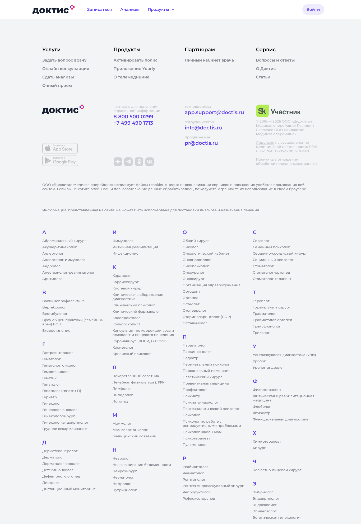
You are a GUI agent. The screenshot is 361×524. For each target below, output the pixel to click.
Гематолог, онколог (59, 365)
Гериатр (49, 397)
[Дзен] (118, 161)
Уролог (259, 361)
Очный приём (57, 85)
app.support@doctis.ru (214, 112)
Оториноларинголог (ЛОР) (207, 317)
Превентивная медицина (206, 383)
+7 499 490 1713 (133, 123)
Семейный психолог (271, 247)
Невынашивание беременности (142, 465)
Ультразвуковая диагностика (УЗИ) (284, 355)
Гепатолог (51, 384)
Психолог (191, 415)
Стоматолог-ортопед (271, 272)
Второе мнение (56, 331)
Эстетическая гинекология (277, 518)
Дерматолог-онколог (61, 464)
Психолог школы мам (202, 432)
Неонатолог (123, 477)
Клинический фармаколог (136, 312)
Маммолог (122, 424)
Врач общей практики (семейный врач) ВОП (73, 322)
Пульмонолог (195, 445)
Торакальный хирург (271, 307)
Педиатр (190, 358)
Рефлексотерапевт (200, 499)
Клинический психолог (134, 305)
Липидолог (123, 395)
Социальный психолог (273, 260)
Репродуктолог (196, 492)
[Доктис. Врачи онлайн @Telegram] (128, 161)
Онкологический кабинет (206, 253)
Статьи (263, 77)
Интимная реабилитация (135, 247)
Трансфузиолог (267, 326)
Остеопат (191, 304)
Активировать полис (136, 60)
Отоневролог (195, 310)
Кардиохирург (126, 282)
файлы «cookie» (150, 185)
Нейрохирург (125, 471)
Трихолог (261, 333)
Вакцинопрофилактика (63, 301)
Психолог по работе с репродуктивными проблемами (212, 423)
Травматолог (264, 314)
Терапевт (261, 301)
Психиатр (191, 396)
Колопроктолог (126, 318)
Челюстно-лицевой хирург (277, 470)
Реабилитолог (195, 467)
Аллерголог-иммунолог (63, 260)
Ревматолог (193, 473)
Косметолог (123, 347)
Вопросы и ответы (275, 60)
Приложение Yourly (134, 69)
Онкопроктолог (197, 260)
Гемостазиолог (55, 372)
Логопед (120, 401)
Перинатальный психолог (206, 364)
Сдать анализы (58, 77)
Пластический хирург (202, 377)
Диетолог (50, 483)
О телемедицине (132, 77)
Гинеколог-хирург (58, 416)
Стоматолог (263, 266)
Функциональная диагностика (280, 419)
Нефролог (122, 484)
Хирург (259, 448)
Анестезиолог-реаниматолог (68, 272)
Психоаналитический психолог (211, 409)
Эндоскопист (265, 505)
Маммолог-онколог (130, 430)
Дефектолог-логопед (61, 476)
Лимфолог (122, 389)
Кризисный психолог (132, 354)
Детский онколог (57, 470)
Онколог (190, 247)
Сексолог (261, 241)
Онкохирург (194, 279)
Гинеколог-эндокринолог (65, 422)
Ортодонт (191, 291)
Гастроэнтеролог (57, 353)
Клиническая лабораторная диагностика (138, 297)
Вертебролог (54, 307)
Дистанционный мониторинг (68, 489)
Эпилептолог (265, 511)
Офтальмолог (195, 323)
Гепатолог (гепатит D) (61, 391)
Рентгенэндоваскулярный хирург (213, 486)
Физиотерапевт (267, 390)
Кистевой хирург (128, 288)
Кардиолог (122, 276)
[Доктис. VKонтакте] (149, 161)
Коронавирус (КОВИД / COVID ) (141, 341)
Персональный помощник (206, 371)
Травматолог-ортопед (272, 320)
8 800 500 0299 (133, 117)
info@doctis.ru (204, 128)
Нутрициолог (125, 490)
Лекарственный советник (136, 376)
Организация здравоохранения (211, 285)
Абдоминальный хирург (64, 241)
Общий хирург (196, 241)
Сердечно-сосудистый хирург (280, 253)
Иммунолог (123, 241)
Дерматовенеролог (59, 451)
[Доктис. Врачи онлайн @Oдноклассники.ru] (139, 161)
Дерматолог (53, 457)
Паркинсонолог (197, 352)
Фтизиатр (261, 413)
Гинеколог (51, 403)
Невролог (121, 458)
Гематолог (51, 359)
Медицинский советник (134, 436)
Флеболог (262, 407)
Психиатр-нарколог (201, 402)
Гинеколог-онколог (59, 410)
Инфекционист (126, 253)
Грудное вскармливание (64, 429)
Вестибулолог (55, 314)
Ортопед (190, 298)
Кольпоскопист (126, 324)
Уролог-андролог (268, 368)
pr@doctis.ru (201, 143)
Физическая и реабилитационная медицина (283, 398)
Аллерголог (53, 253)
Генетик (49, 378)
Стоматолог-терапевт (272, 279)
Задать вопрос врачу (64, 60)
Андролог (51, 266)
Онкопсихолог (196, 266)
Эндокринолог (266, 499)
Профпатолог (195, 390)
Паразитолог (194, 345)
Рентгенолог (194, 480)
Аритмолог (52, 279)
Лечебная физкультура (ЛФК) (139, 382)
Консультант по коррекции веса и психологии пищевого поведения (143, 333)
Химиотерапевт (267, 441)
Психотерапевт (196, 438)
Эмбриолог (263, 492)
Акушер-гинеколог (59, 247)
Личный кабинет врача (209, 60)
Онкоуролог (194, 272)
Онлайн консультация (65, 69)
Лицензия (265, 143)
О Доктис (266, 69)
